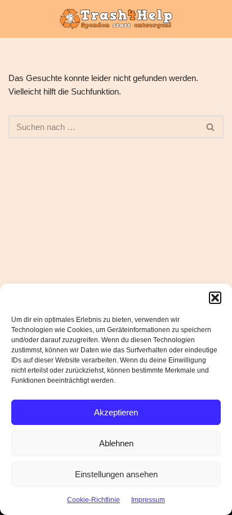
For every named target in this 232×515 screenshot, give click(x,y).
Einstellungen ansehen (116, 474)
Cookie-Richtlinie (93, 500)
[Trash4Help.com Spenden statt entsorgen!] (116, 19)
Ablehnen (116, 443)
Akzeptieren (116, 412)
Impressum (148, 500)
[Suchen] (211, 126)
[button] (215, 297)
